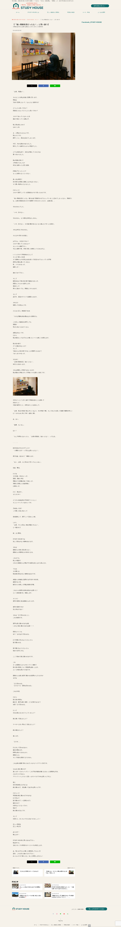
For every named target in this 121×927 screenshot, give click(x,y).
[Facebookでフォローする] (53, 914)
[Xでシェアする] (32, 86)
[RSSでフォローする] (67, 914)
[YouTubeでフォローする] (64, 914)
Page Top (60, 920)
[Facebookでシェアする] (43, 86)
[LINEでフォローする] (60, 914)
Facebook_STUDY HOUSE (92, 22)
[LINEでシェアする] (55, 86)
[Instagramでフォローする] (56, 914)
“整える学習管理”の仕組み (96, 909)
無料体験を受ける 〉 (100, 6)
